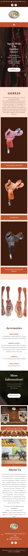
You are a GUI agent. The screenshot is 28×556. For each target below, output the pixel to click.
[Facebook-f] (12, 5)
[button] (14, 24)
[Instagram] (16, 5)
